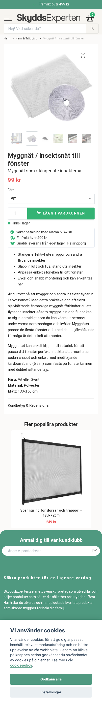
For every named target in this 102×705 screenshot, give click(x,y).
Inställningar (51, 692)
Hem (7, 49)
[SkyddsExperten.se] (57, 20)
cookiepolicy (21, 665)
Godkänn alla (51, 679)
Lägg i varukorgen (64, 224)
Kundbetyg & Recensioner (29, 417)
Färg (11, 201)
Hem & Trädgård (26, 49)
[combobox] (51, 210)
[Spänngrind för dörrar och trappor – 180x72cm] (51, 482)
